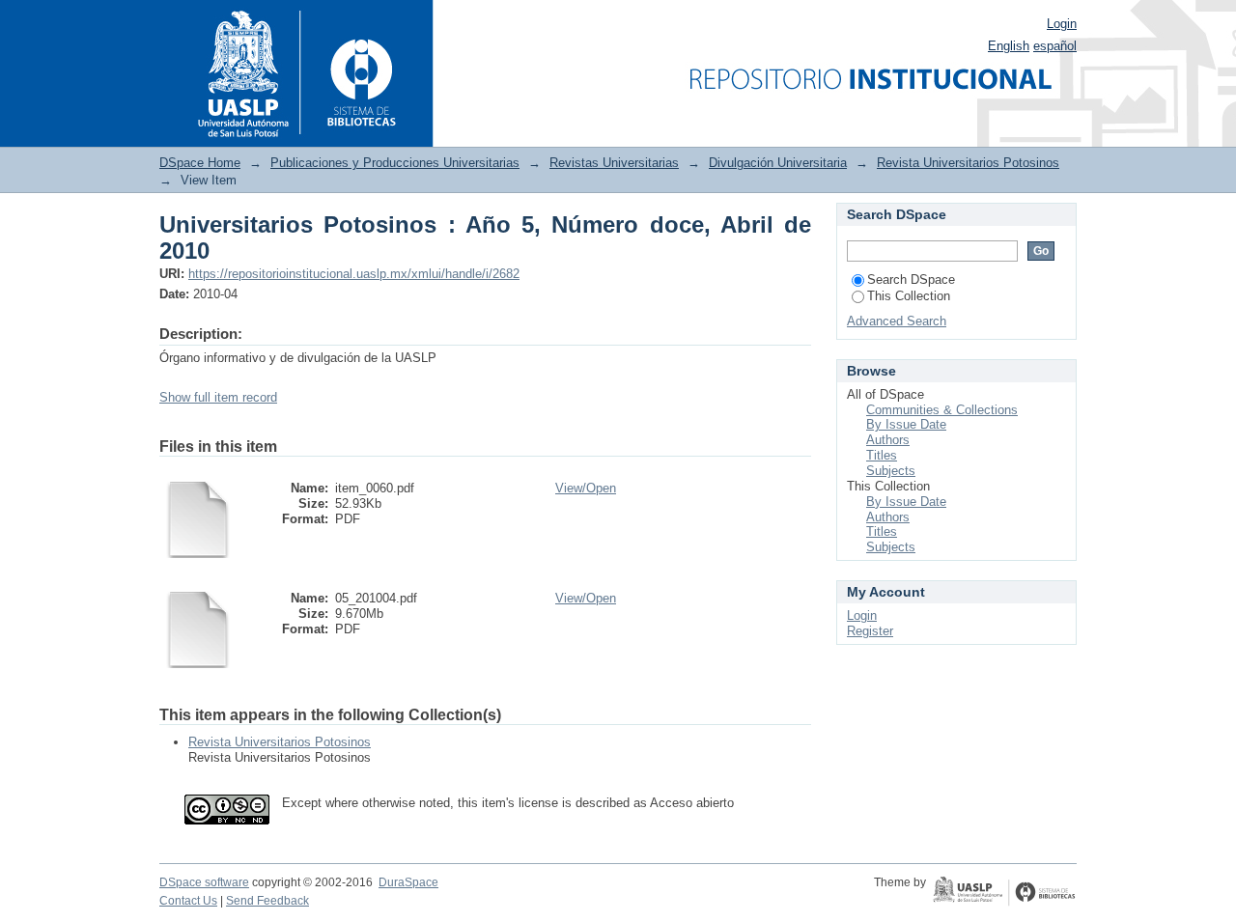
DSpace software (204, 882)
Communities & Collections (942, 410)
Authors (888, 440)
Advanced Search (896, 321)
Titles (881, 455)
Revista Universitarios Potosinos (968, 162)
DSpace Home (199, 162)
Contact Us (188, 901)
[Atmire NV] (1004, 893)
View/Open (585, 488)
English (1008, 46)
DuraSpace (408, 882)
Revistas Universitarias (614, 162)
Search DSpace (911, 279)
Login (1062, 23)
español (1055, 46)
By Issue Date (906, 424)
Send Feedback (267, 901)
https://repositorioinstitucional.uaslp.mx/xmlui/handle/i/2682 (354, 273)
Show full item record (218, 397)
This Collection (908, 296)
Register (870, 631)
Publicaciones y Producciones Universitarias (395, 162)
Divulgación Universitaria (778, 162)
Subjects (890, 470)
